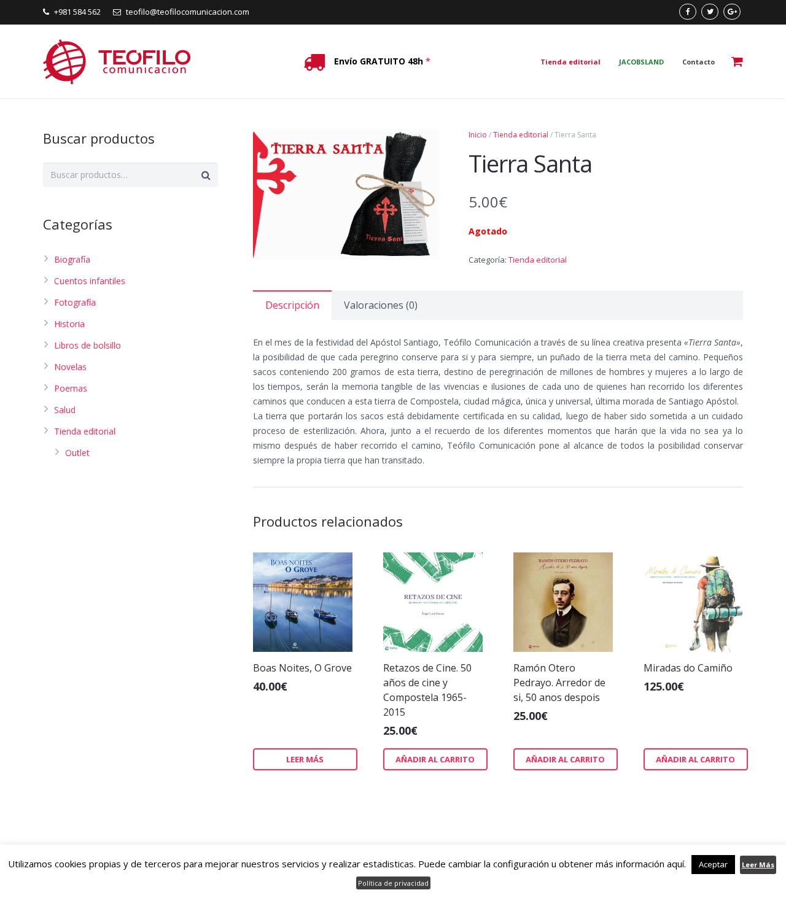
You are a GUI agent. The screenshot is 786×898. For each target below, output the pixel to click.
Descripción (292, 305)
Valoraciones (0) (381, 305)
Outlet (77, 453)
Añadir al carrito (435, 759)
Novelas (70, 367)
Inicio (478, 135)
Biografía (72, 259)
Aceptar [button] (713, 864)
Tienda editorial (520, 135)
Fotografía (75, 302)
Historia (69, 324)
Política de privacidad (393, 883)
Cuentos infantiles (89, 281)
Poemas (70, 388)
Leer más (305, 759)
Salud (65, 410)
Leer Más (758, 864)
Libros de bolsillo (87, 345)
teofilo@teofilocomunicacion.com (187, 11)
